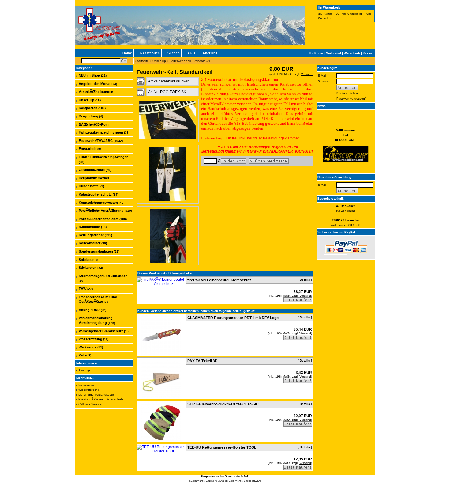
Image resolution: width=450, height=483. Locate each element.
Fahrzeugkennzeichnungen (101, 132)
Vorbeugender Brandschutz (101, 331)
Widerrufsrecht (88, 389)
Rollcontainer (89, 243)
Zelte (83, 355)
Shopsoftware (210, 476)
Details (305, 279)
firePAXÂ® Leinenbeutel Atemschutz (219, 280)
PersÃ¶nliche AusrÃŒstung (101, 210)
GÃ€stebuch (150, 53)
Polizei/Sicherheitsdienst (98, 219)
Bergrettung (88, 116)
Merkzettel (333, 53)
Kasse (367, 53)
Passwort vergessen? (351, 98)
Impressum (86, 385)
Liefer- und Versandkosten (97, 394)
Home (127, 53)
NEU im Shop (89, 75)
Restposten (88, 108)
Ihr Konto (316, 53)
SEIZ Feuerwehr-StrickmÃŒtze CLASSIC (223, 404)
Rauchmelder (89, 227)
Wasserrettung (90, 339)
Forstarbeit (87, 148)
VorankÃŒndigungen (96, 91)
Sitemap (84, 370)
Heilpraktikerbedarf (94, 178)
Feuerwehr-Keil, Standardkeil (190, 61)
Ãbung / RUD (89, 310)
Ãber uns (210, 53)
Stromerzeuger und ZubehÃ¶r (103, 276)
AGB (191, 53)
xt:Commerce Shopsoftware (243, 480)
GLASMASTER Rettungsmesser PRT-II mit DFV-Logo (233, 318)
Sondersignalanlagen (96, 251)
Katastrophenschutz (95, 194)
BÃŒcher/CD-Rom (94, 124)
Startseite (142, 61)
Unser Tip (159, 61)
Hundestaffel (89, 186)
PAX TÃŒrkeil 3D (202, 361)
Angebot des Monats (95, 84)
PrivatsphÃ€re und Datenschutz (100, 399)
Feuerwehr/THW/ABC (96, 141)
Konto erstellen (347, 93)
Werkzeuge (87, 347)
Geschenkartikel (92, 170)
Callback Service (90, 404)
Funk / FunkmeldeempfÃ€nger (103, 157)
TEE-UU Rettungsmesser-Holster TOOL (221, 447)
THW (82, 289)
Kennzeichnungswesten (98, 202)
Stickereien (87, 267)
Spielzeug (87, 259)
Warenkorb (352, 53)
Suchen (173, 53)
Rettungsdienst (91, 235)
